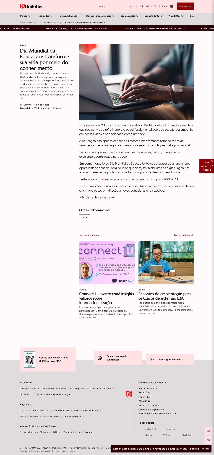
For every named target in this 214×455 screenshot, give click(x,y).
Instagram (170, 429)
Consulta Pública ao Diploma (34, 432)
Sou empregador (73, 416)
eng (148, 6)
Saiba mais (193, 448)
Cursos (23, 16)
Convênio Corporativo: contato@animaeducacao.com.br (157, 411)
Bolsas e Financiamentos (98, 16)
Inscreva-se (185, 6)
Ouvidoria (24, 394)
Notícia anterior (92, 235)
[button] (208, 431)
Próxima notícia (182, 235)
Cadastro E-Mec (28, 388)
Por (34, 104)
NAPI (55, 432)
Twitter (166, 435)
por (142, 6)
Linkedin (148, 435)
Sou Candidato (127, 16)
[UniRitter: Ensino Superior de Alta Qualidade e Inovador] (31, 6)
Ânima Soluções (51, 416)
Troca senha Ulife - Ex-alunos (78, 432)
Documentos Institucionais (55, 388)
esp (154, 6)
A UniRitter (174, 16)
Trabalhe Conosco (29, 416)
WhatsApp (144, 392)
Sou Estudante (152, 16)
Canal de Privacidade (101, 388)
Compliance (79, 388)
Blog (192, 16)
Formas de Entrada (67, 16)
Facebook (148, 429)
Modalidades (43, 16)
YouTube (186, 435)
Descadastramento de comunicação (52, 394)
